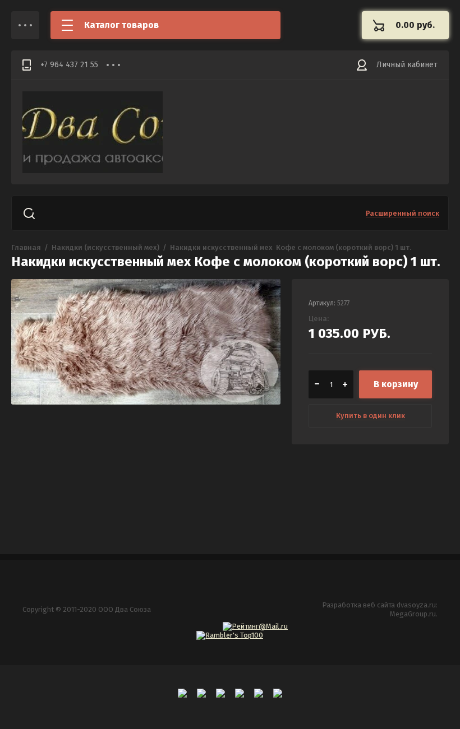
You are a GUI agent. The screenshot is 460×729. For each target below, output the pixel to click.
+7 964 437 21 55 (69, 64)
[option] (145, 396)
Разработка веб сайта (358, 605)
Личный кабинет (407, 64)
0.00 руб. (415, 25)
